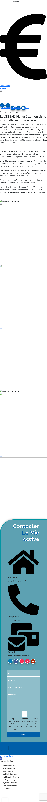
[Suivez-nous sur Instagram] (27, 661)
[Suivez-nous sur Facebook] (16, 661)
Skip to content (6, 756)
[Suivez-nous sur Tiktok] (21, 661)
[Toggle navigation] (5, 748)
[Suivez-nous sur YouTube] (33, 661)
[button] (1, 758)
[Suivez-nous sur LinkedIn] (10, 661)
